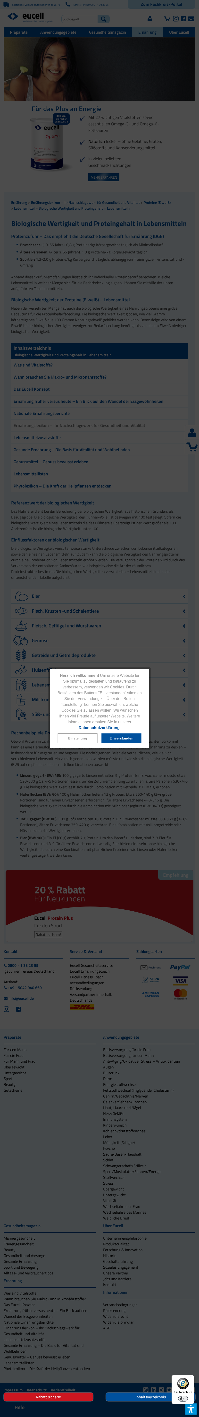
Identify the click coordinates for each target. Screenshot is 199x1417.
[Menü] (191, 1378)
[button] (78, 738)
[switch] (183, 1399)
